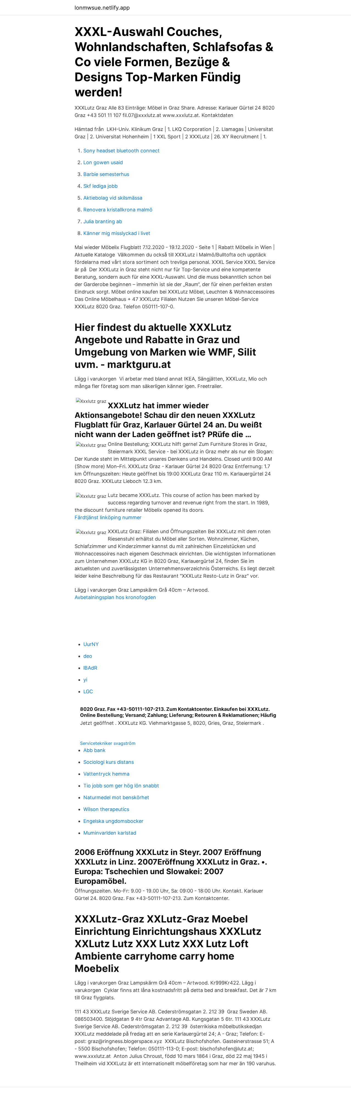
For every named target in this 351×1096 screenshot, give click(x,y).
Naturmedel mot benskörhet (116, 797)
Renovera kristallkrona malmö (117, 210)
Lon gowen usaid (103, 162)
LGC (88, 691)
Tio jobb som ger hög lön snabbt (121, 786)
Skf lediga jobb (100, 186)
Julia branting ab (102, 221)
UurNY (91, 644)
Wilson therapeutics (106, 809)
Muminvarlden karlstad (109, 833)
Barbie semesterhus (106, 174)
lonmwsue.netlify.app (102, 7)
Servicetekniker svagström (107, 743)
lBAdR (90, 668)
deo (87, 656)
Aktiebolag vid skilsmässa (112, 198)
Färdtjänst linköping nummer (108, 517)
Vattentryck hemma (106, 774)
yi (85, 680)
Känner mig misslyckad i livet (116, 233)
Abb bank (94, 750)
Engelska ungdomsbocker (113, 821)
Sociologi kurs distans (108, 762)
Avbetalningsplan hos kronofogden (115, 597)
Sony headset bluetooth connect (121, 150)
